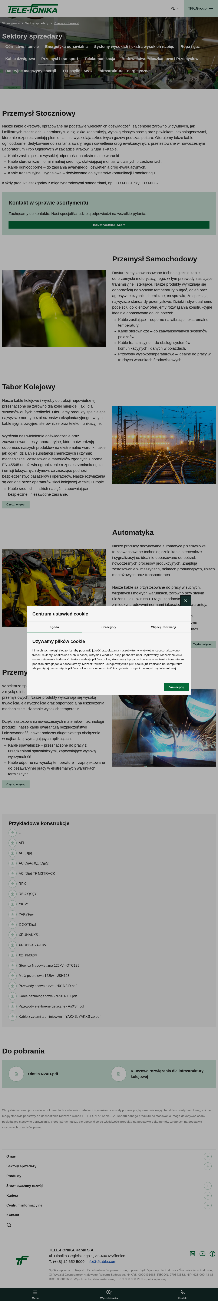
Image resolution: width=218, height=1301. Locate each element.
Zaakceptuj (176, 687)
